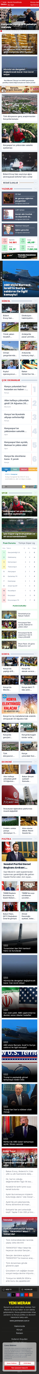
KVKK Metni (27, 1363)
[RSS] (30, 1295)
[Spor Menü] (35, 182)
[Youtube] (26, 1295)
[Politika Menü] (35, 838)
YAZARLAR (28, 1289)
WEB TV (8, 1289)
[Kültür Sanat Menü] (34, 1151)
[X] (13, 1295)
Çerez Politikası (12, 1363)
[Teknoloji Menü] (34, 1220)
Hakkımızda (19, 1326)
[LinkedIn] (22, 1295)
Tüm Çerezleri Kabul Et (19, 1368)
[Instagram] (18, 1295)
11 (20, 31)
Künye (19, 1330)
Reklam (19, 1333)
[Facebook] (9, 1295)
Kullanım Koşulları (19, 1339)
